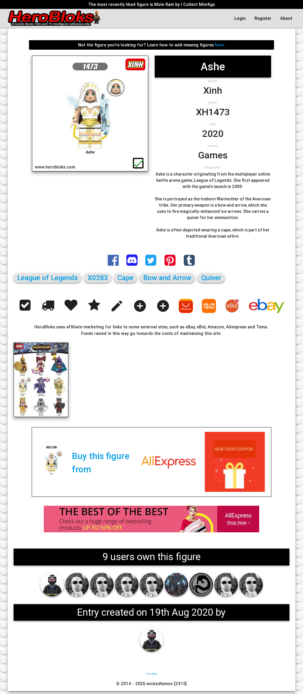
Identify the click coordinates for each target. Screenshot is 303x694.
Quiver (211, 277)
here (219, 45)
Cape (125, 277)
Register (262, 18)
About (286, 18)
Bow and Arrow (167, 277)
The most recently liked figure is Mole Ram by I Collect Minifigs (151, 4)
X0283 (98, 277)
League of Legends (47, 277)
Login (240, 18)
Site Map (151, 673)
